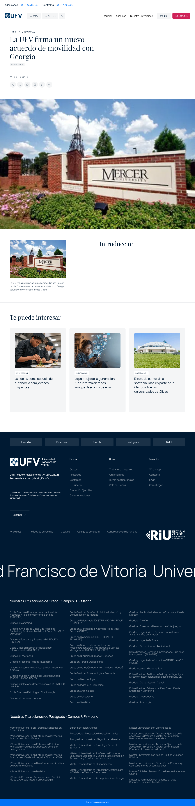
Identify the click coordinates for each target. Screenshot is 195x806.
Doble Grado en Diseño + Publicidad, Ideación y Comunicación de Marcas (95, 613)
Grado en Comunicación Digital (146, 682)
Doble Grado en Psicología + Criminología (32, 692)
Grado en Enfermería (21, 656)
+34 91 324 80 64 (28, 5)
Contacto (154, 474)
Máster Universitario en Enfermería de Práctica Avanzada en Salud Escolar (36, 737)
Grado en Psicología (140, 702)
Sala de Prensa (117, 485)
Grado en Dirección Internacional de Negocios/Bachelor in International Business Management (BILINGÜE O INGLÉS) (94, 647)
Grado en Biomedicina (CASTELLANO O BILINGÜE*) (91, 638)
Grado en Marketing (21, 623)
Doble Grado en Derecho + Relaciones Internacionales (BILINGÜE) (30, 648)
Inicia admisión (181, 16)
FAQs (152, 479)
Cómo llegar (156, 485)
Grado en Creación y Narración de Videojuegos (155, 626)
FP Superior (76, 485)
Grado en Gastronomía (141, 696)
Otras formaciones (80, 495)
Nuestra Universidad (141, 16)
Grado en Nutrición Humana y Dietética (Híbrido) (96, 667)
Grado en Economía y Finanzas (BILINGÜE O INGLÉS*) (34, 640)
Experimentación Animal (83, 727)
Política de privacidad (41, 531)
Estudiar (107, 16)
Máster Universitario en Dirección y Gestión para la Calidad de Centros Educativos (96, 771)
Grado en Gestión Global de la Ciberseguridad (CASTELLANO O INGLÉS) (35, 677)
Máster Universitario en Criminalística (150, 727)
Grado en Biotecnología (83, 679)
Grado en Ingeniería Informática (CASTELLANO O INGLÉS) (156, 661)
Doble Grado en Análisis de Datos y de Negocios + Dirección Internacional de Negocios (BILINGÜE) (156, 675)
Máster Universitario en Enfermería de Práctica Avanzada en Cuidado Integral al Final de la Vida (36, 756)
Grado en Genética (80, 702)
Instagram (133, 442)
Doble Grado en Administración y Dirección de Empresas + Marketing (154, 689)
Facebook (61, 442)
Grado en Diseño (138, 620)
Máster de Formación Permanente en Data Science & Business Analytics (152, 780)
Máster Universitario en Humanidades (91, 764)
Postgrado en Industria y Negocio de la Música (95, 739)
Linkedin (26, 442)
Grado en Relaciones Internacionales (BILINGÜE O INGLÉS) (37, 685)
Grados (74, 469)
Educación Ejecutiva (81, 490)
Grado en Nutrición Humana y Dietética (91, 656)
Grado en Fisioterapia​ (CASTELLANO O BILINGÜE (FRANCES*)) (96, 621)
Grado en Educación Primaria (26, 698)
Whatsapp (155, 469)
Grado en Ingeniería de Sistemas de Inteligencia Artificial (36, 668)
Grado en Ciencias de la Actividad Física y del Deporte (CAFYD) (94, 630)
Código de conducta (88, 531)
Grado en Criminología (82, 690)
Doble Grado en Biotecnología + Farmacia (92, 673)
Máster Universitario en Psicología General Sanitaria (93, 746)
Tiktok (169, 442)
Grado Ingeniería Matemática (145, 668)
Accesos (51, 16)
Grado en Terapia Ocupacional (86, 661)
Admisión (121, 16)
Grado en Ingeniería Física (143, 640)
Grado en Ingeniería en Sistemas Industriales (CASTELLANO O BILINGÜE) (154, 633)
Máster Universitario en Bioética (27, 771)
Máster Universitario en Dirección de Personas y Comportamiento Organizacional (155, 764)
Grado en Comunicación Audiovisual (149, 646)
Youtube (97, 442)
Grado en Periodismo (81, 696)
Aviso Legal (16, 531)
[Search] (62, 16)
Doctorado (75, 479)
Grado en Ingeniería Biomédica (87, 685)
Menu (35, 16)
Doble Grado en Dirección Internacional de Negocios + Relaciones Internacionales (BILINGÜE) (33, 614)
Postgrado (75, 474)
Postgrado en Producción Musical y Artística (94, 733)
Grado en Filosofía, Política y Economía (31, 661)
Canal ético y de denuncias (122, 531)
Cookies (65, 531)
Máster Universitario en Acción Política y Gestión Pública (156, 756)
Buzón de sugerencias (121, 479)
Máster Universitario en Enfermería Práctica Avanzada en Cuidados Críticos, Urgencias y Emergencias (34, 746)
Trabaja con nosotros (121, 469)
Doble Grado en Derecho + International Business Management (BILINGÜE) (156, 653)
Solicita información (97, 802)
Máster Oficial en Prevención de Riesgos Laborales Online (157, 772)
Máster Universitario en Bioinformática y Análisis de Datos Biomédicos (37, 764)
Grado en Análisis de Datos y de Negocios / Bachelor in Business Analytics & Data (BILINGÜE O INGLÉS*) (37, 631)
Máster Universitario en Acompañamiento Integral (97, 778)
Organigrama (116, 474)
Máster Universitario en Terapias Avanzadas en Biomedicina (36, 728)
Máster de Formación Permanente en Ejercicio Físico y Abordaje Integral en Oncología (35, 778)
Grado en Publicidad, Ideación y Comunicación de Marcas (156, 613)
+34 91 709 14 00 (64, 5)
